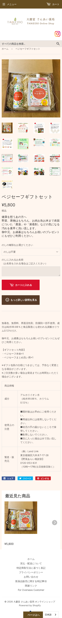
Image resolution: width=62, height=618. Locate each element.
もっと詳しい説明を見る (24, 299)
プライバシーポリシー (31, 572)
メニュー (12, 4)
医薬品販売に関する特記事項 (31, 581)
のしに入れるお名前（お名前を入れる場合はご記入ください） (25, 261)
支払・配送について (31, 563)
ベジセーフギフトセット (19, 540)
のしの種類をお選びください (17, 244)
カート (55, 4)
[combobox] (51, 614)
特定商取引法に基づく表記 (31, 567)
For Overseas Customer (31, 589)
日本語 (48, 614)
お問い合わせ (31, 576)
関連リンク (31, 585)
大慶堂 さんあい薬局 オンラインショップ (34, 601)
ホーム (5, 48)
